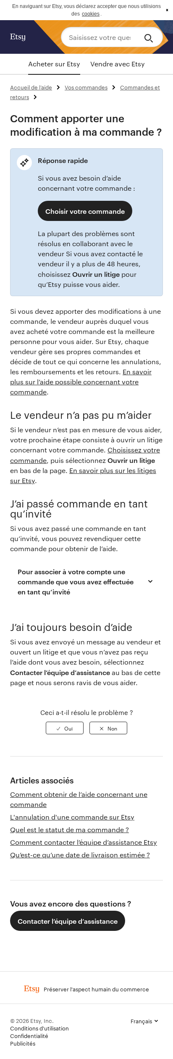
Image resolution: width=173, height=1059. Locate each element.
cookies (91, 14)
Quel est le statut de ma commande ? (69, 829)
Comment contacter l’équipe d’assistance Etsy (83, 842)
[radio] (65, 728)
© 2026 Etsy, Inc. (32, 1020)
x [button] (167, 10)
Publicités (22, 1043)
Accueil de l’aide (31, 87)
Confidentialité (29, 1035)
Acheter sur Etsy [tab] (54, 63)
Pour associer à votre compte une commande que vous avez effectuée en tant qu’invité (76, 581)
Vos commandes (86, 87)
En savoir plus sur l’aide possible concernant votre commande (81, 381)
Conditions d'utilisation (39, 1028)
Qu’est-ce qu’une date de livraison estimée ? (80, 854)
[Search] (150, 37)
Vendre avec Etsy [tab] (117, 63)
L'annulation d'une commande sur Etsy (72, 816)
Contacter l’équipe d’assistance (68, 920)
